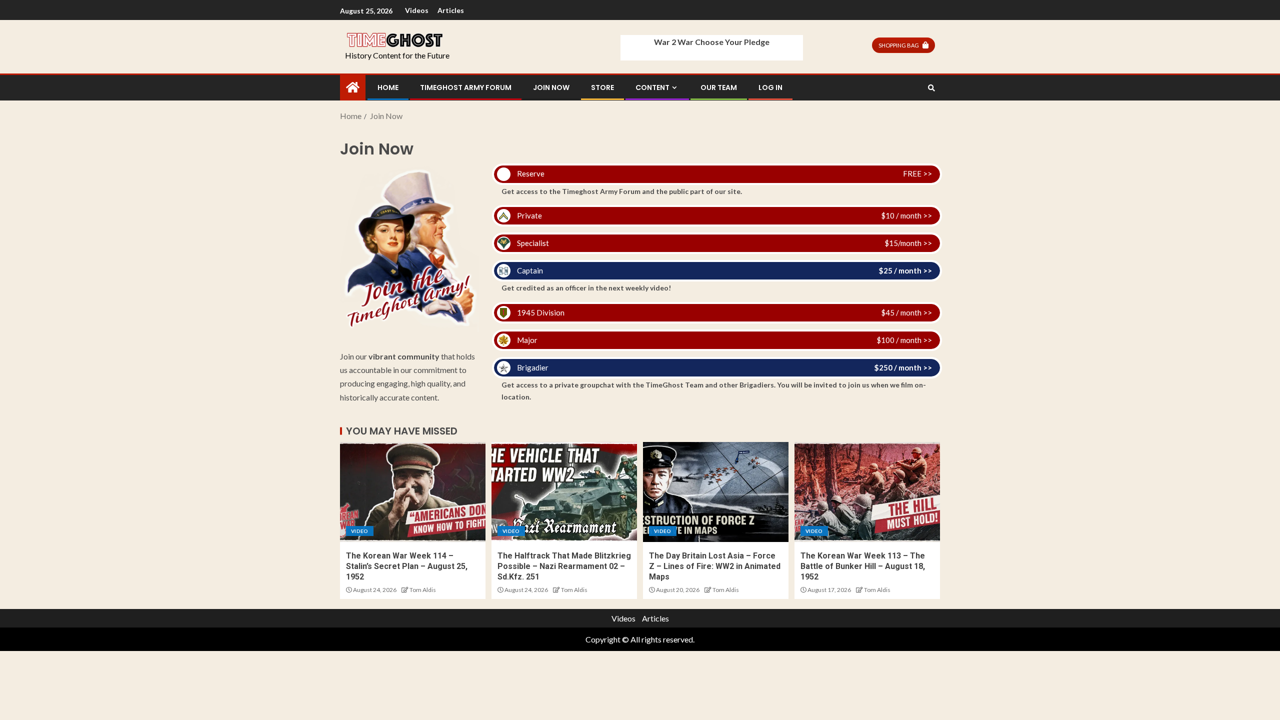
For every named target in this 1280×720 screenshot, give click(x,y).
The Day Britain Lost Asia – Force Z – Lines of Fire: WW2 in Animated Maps (714, 566)
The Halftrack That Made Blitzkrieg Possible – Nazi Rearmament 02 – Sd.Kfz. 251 (564, 566)
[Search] (931, 88)
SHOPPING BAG (898, 45)
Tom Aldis (423, 590)
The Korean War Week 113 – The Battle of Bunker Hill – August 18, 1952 (862, 566)
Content (653, 87)
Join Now (551, 87)
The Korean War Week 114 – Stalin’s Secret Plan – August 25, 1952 (407, 566)
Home (388, 87)
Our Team (718, 87)
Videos (416, 10)
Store (602, 87)
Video (359, 531)
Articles (451, 10)
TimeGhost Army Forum (466, 87)
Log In (770, 87)
